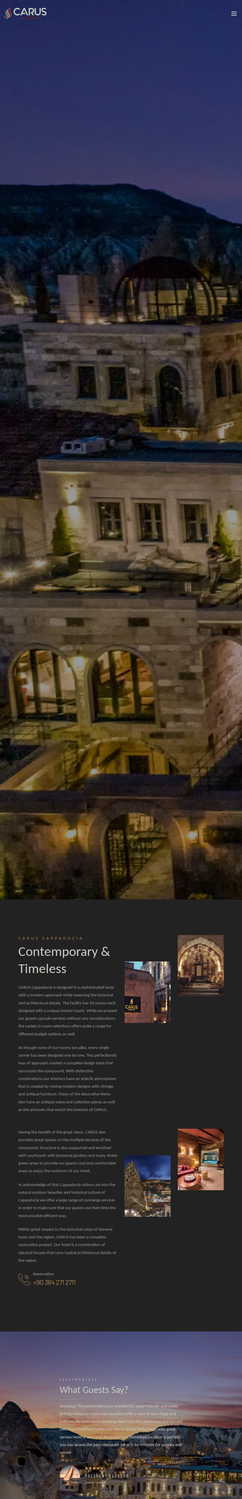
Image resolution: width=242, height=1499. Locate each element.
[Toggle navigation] (234, 14)
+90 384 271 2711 (54, 1282)
